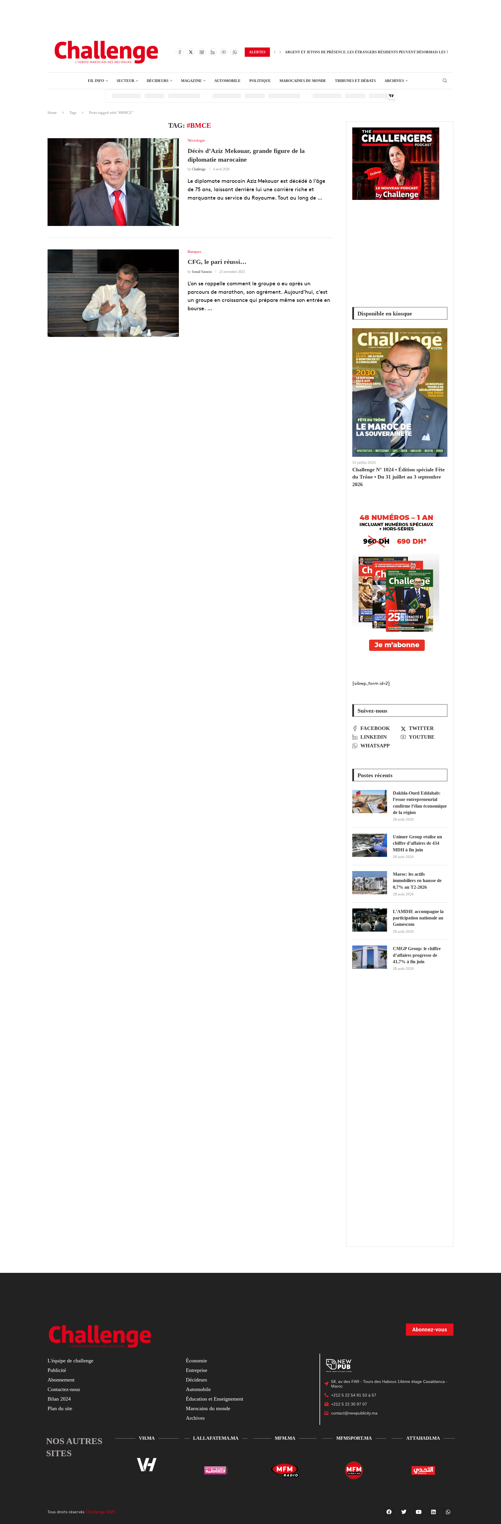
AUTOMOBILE (227, 81)
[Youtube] (224, 52)
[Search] (445, 81)
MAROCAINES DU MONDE (302, 81)
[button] (274, 52)
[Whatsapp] (235, 52)
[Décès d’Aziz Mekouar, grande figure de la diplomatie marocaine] (113, 182)
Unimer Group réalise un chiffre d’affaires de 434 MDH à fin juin (417, 843)
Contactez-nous (64, 1389)
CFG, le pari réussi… (217, 261)
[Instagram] (202, 52)
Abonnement (61, 1379)
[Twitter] (191, 52)
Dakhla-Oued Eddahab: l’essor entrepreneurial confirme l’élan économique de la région (420, 803)
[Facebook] (180, 52)
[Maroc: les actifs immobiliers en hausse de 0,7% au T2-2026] (369, 882)
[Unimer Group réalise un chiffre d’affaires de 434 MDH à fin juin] (369, 845)
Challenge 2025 (100, 1511)
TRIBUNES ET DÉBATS (355, 81)
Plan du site (60, 1408)
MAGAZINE (191, 81)
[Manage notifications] (488, 1512)
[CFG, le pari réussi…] (113, 293)
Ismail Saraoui (202, 272)
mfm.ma (285, 1438)
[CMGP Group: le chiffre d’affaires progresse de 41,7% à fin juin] (369, 957)
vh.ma (147, 1438)
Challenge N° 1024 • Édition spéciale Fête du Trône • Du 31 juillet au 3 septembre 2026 (398, 477)
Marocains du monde (208, 1408)
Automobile (198, 1389)
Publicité (57, 1370)
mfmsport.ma (354, 1438)
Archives (195, 1418)
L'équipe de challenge (70, 1360)
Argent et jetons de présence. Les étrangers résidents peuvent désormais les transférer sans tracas (390, 52)
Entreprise (196, 1370)
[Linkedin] (213, 52)
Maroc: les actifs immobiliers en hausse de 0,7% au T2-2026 (417, 881)
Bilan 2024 (59, 1398)
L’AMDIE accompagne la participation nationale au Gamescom (418, 918)
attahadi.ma (423, 1438)
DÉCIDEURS (157, 81)
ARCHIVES (394, 81)
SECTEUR (125, 81)
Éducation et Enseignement (214, 1398)
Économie (196, 1360)
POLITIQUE (260, 81)
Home (52, 112)
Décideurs (196, 1379)
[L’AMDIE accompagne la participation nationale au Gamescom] (369, 920)
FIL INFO (96, 81)
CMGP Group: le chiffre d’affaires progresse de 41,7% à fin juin (417, 955)
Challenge (199, 169)
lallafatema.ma (216, 1438)
